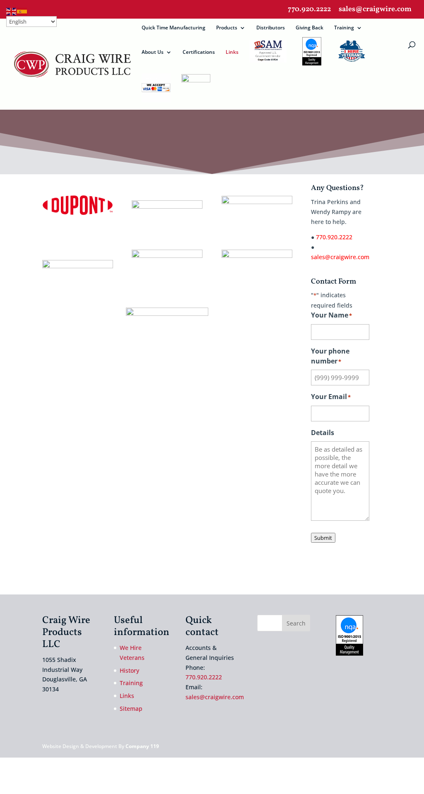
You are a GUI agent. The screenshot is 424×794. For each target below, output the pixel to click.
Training (344, 28)
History (129, 670)
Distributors (270, 28)
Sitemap (131, 708)
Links (232, 52)
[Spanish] (22, 11)
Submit (323, 537)
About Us (153, 52)
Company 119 (142, 746)
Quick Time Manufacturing (173, 28)
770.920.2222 (309, 10)
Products (226, 28)
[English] (11, 11)
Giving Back (309, 28)
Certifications (199, 52)
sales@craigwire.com (375, 10)
